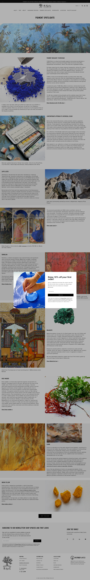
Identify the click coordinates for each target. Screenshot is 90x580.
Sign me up (61, 295)
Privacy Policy (64, 298)
